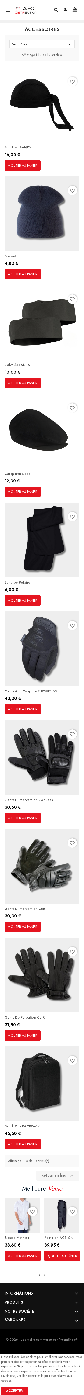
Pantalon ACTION (59, 1237)
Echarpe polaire (17, 582)
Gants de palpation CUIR (25, 1017)
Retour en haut (57, 1175)
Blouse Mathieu (17, 1237)
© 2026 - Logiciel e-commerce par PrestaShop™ (42, 1339)
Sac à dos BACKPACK (22, 1126)
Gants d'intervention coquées (29, 800)
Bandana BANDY (18, 147)
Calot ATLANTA (17, 365)
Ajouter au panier (22, 165)
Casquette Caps (17, 473)
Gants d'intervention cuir (25, 908)
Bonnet (10, 256)
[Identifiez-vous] (65, 9)
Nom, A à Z (42, 44)
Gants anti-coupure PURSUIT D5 (31, 691)
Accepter (14, 1390)
